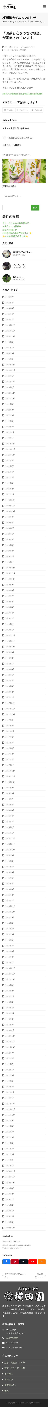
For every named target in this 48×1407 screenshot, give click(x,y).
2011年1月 (10, 1166)
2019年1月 (10, 630)
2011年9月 (10, 1120)
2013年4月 (10, 1013)
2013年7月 (10, 996)
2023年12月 (11, 381)
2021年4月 (10, 477)
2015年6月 (10, 872)
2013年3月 (10, 1019)
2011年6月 (10, 1137)
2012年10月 (11, 1047)
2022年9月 (10, 404)
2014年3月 (10, 951)
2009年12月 (11, 1228)
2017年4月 (10, 748)
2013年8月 (10, 991)
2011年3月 (10, 1154)
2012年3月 (10, 1087)
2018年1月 (10, 697)
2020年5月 (10, 539)
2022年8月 (10, 410)
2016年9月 (10, 788)
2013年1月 (10, 1030)
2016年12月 (11, 771)
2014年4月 (10, 946)
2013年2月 (10, 1025)
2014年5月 (10, 940)
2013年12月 (11, 968)
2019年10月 (11, 579)
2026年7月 (10, 297)
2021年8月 (10, 460)
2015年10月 (11, 850)
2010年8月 (10, 1194)
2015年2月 (10, 895)
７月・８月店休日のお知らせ (15, 128)
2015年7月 (10, 867)
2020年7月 (10, 528)
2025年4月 (10, 359)
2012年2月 (10, 1092)
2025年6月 (10, 348)
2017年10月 (11, 714)
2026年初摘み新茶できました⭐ (17, 233)
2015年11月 (11, 844)
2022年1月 (10, 438)
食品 (6, 1391)
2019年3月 (10, 618)
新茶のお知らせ (9, 186)
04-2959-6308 (12, 1338)
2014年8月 (10, 923)
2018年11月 (11, 641)
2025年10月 (11, 336)
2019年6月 (10, 601)
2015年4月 (10, 884)
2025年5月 (10, 353)
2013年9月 (10, 985)
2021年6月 (10, 472)
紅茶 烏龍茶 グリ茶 (14, 1362)
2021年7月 (10, 466)
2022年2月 (10, 432)
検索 (35, 208)
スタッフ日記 (20, 50)
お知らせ (9, 50)
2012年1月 (10, 1098)
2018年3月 (10, 686)
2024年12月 (11, 365)
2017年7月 (10, 731)
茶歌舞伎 (8, 1374)
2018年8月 (10, 658)
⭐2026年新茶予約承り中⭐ (15, 236)
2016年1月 (10, 833)
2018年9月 (10, 652)
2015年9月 (10, 855)
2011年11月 (11, 1109)
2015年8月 (10, 861)
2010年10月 (11, 1182)
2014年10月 (11, 912)
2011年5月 (10, 1143)
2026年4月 (10, 314)
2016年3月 (10, 821)
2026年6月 (10, 303)
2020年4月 (10, 545)
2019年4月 (10, 613)
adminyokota (29, 47)
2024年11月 (11, 370)
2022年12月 (11, 393)
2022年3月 (10, 427)
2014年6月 (10, 934)
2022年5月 (10, 415)
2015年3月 (10, 889)
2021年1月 (10, 494)
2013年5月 (10, 1008)
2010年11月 (11, 1177)
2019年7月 (10, 596)
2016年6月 (10, 805)
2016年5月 (10, 810)
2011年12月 (11, 1104)
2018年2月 (10, 692)
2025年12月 (11, 325)
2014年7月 (10, 929)
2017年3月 (10, 754)
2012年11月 (11, 1041)
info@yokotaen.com (14, 1347)
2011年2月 (10, 1160)
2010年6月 (10, 1205)
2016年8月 (10, 793)
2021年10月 (11, 455)
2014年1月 (10, 963)
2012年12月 (11, 1036)
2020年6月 (10, 534)
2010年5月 (10, 1211)
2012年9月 (10, 1053)
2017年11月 (11, 709)
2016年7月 (10, 799)
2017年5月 (10, 743)
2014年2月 (10, 957)
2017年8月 (10, 726)
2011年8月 (10, 1126)
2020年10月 (11, 511)
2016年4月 (10, 816)
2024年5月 (10, 376)
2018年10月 (11, 647)
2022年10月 (11, 398)
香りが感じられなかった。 (13, 1276)
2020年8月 (10, 523)
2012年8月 (10, 1058)
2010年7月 (10, 1199)
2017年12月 (11, 703)
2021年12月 (11, 444)
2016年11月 (11, 776)
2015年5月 (10, 878)
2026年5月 (10, 308)
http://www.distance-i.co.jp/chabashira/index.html (22, 94)
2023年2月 (10, 387)
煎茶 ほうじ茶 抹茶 (14, 1368)
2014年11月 (11, 906)
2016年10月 (11, 782)
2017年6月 (10, 737)
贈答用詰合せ (10, 1385)
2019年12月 (11, 568)
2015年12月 (11, 838)
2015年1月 (10, 900)
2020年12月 (11, 500)
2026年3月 (10, 319)
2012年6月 (10, 1070)
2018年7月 (10, 664)
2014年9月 (10, 917)
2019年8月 (10, 590)
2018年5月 (10, 675)
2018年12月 (11, 635)
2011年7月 (10, 1132)
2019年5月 (10, 607)
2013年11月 (11, 974)
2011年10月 (11, 1115)
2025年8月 (10, 342)
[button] (44, 6)
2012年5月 (10, 1075)
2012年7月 (10, 1064)
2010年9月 (10, 1188)
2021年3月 (10, 483)
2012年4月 (10, 1081)
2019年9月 (10, 585)
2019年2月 (10, 624)
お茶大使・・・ (36, 1276)
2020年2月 (10, 556)
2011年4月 (10, 1149)
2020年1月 (10, 562)
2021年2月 (10, 489)
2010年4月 (10, 1216)
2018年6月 (10, 669)
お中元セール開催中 (11, 145)
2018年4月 (10, 680)
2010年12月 (11, 1171)
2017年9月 (10, 720)
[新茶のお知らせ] (24, 170)
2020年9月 (10, 517)
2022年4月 (10, 421)
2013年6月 (10, 1002)
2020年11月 (11, 506)
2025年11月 (11, 331)
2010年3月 (10, 1222)
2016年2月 (10, 827)
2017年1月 (10, 765)
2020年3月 (10, 551)
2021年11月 (11, 449)
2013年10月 (11, 979)
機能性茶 (8, 1379)
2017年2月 (10, 759)
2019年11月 (11, 573)
